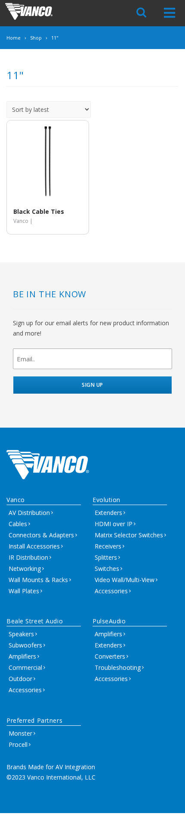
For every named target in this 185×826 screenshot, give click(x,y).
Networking (25, 568)
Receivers (108, 546)
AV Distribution (29, 513)
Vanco (15, 500)
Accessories (111, 591)
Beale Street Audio (34, 621)
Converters (110, 656)
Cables (18, 524)
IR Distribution (28, 557)
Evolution (106, 500)
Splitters (106, 557)
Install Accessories (34, 546)
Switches (107, 568)
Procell (18, 744)
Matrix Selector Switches (129, 535)
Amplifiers (22, 656)
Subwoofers (25, 645)
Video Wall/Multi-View (124, 580)
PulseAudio (109, 621)
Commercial (25, 667)
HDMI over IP (114, 524)
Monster (20, 733)
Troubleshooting (118, 667)
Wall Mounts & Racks (38, 580)
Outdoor (20, 679)
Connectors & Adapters (41, 535)
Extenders (108, 513)
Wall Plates (24, 591)
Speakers (21, 634)
